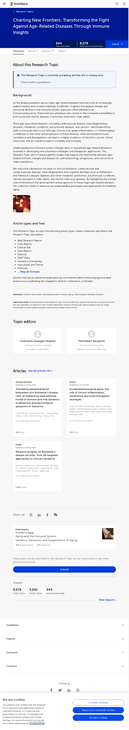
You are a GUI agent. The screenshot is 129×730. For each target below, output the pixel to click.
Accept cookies (98, 717)
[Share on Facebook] (47, 515)
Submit (115, 44)
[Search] (117, 4)
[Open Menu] (4, 4)
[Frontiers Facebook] (51, 690)
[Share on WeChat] (55, 515)
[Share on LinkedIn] (39, 515)
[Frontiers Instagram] (78, 690)
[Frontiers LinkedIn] (69, 690)
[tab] (18, 51)
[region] (64, 711)
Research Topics (24, 11)
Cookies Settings (98, 702)
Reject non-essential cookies (98, 710)
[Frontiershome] (19, 4)
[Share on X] (31, 515)
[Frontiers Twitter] (60, 690)
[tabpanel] (64, 336)
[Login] (124, 4)
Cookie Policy (37, 723)
